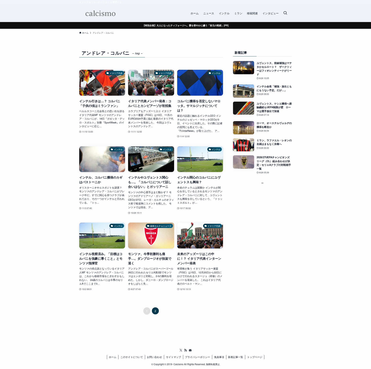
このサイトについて (131, 357)
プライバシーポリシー (197, 357)
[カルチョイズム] (100, 13)
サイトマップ (173, 357)
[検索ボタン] (285, 13)
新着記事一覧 (235, 357)
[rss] (185, 350)
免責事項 (219, 357)
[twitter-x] (181, 350)
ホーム (112, 357)
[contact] (190, 350)
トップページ (254, 357)
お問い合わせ (154, 357)
